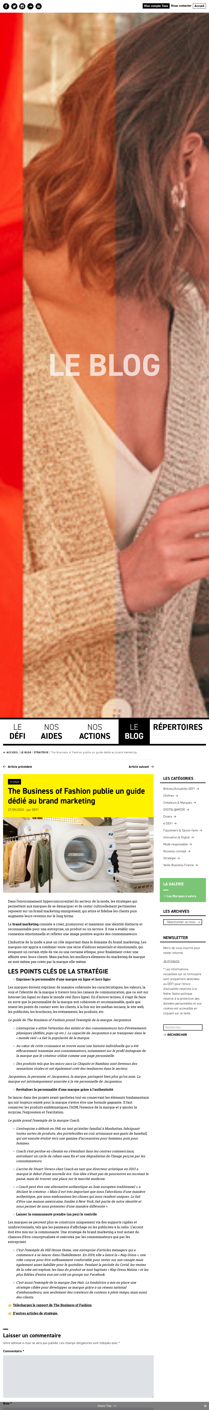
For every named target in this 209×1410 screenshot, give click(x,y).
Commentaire (13, 1351)
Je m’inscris (171, 961)
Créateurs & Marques (177, 802)
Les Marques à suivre (181, 896)
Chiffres (168, 795)
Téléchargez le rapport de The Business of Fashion (52, 1305)
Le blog (26, 752)
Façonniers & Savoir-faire (180, 830)
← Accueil (10, 752)
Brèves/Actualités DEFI (179, 789)
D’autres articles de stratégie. (35, 1313)
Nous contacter (181, 5)
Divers (167, 816)
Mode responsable (175, 844)
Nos (51, 731)
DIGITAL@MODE (174, 809)
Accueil (200, 6)
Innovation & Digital (176, 837)
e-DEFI (167, 823)
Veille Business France (178, 865)
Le (17, 731)
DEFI (35, 810)
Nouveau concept (174, 851)
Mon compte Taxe (156, 6)
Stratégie (41, 752)
